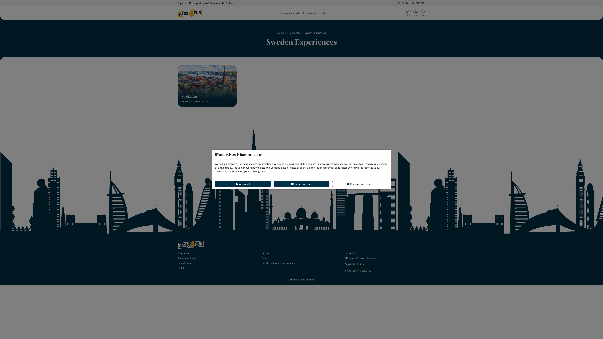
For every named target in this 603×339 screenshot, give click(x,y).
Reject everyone (303, 183)
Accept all (244, 183)
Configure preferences (362, 183)
